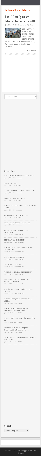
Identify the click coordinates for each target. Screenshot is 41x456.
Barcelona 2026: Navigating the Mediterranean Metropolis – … (16, 310)
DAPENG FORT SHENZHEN (14, 257)
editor (9, 25)
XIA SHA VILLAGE (10, 183)
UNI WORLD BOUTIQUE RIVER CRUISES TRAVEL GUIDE (18, 248)
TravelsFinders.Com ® (13, 450)
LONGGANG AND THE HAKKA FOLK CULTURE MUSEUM (17, 281)
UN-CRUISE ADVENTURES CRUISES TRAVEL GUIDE (20, 207)
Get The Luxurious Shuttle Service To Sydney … (18, 290)
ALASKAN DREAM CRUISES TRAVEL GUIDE (20, 191)
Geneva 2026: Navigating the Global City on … (19, 319)
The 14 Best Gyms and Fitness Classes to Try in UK (20, 19)
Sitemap (20, 453)
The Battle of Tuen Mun (13, 264)
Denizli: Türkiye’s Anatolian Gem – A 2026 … (18, 300)
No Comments (20, 25)
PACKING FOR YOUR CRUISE (14, 198)
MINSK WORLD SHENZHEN (14, 240)
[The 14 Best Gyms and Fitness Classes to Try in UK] (13, 33)
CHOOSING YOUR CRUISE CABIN (16, 215)
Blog (31, 25)
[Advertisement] (20, 75)
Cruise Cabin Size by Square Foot (17, 223)
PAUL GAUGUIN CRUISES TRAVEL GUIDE (19, 176)
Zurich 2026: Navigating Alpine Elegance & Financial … (20, 338)
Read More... (31, 50)
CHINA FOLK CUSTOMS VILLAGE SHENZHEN (16, 231)
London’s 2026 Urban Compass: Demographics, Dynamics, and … (16, 329)
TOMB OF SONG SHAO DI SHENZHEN (18, 272)
